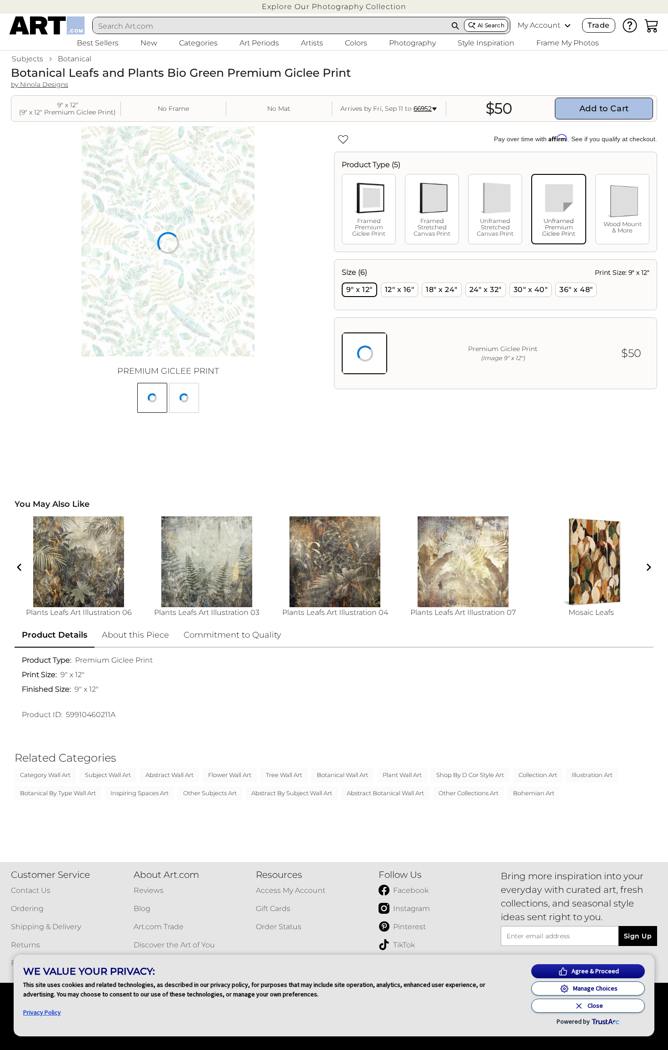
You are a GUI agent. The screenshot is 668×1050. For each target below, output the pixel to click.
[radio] (359, 289)
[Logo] (47, 25)
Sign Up (638, 936)
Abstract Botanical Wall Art (385, 793)
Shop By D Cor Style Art (470, 774)
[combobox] (270, 26)
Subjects (27, 58)
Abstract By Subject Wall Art (291, 793)
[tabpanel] (495, 324)
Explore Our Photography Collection (334, 6)
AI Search (491, 25)
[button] (334, 6)
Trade (598, 25)
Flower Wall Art (229, 774)
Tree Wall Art (284, 774)
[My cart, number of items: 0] (651, 25)
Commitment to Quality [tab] (232, 635)
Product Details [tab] (54, 635)
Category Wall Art (45, 774)
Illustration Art (592, 774)
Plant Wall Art (402, 774)
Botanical (74, 58)
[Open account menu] (567, 25)
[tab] (369, 209)
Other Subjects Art (210, 793)
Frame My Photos (567, 43)
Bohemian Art (533, 793)
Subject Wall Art (108, 774)
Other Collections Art (469, 793)
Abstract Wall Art (169, 774)
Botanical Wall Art (342, 774)
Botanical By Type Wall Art (58, 793)
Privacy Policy (42, 1012)
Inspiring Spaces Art (139, 793)
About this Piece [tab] (135, 635)
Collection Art (537, 774)
